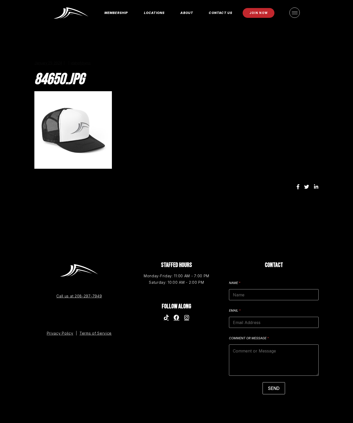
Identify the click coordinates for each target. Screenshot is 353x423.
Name (234, 283)
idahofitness (81, 63)
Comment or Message (249, 338)
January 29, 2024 (48, 63)
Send (274, 388)
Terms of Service (96, 333)
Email (235, 310)
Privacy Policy (60, 333)
